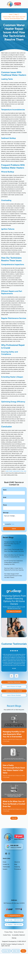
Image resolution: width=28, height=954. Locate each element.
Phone (5, 505)
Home (4, 862)
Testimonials (6, 866)
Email (4, 497)
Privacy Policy (8, 932)
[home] (10, 4)
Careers (5, 869)
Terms (12, 524)
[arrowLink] (11, 676)
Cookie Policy (7, 935)
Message (5, 512)
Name (4, 490)
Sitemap (14, 938)
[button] (23, 951)
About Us (17, 862)
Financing (17, 866)
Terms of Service (19, 932)
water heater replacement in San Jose (16, 471)
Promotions (17, 869)
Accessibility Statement (18, 935)
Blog (15, 864)
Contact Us (6, 864)
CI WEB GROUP (21, 941)
